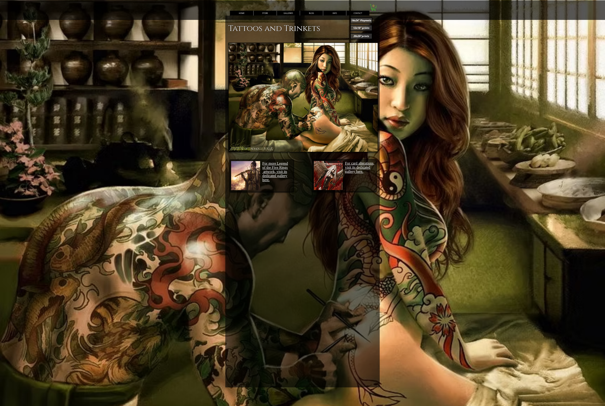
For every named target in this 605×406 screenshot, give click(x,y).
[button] (334, 13)
